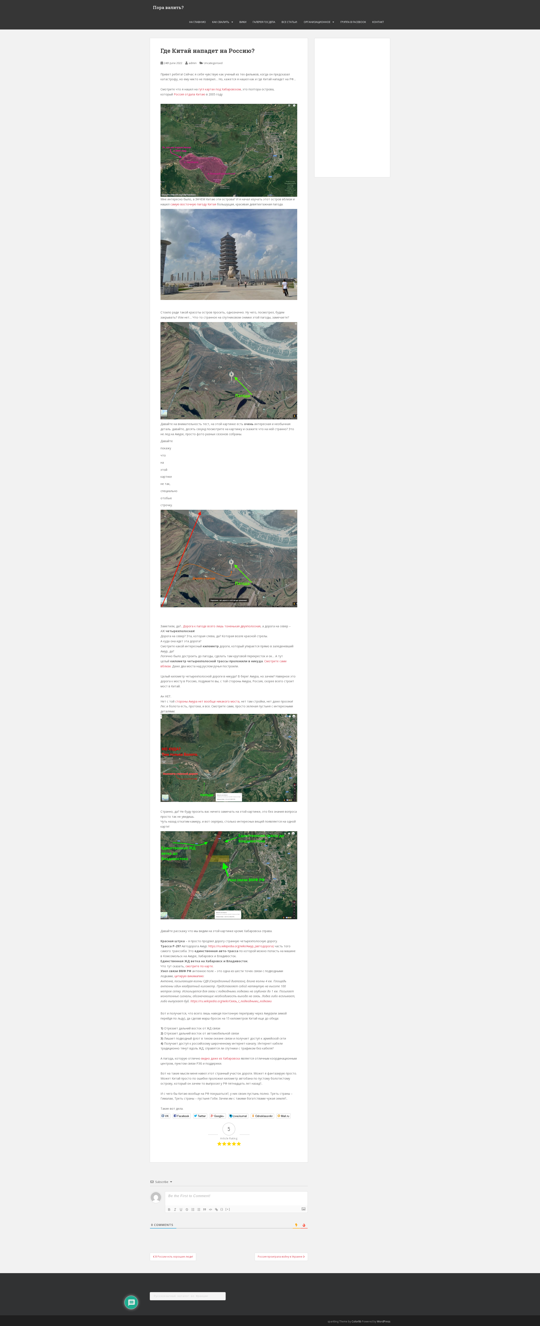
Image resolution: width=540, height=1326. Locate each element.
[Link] (216, 1209)
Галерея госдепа (264, 22)
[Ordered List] (193, 1209)
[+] (227, 1209)
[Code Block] (210, 1209)
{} (221, 1209)
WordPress (383, 1321)
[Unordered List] (199, 1209)
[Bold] (169, 1209)
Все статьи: (289, 22)
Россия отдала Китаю (189, 94)
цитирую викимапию (189, 976)
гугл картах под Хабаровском (219, 89)
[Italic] (175, 1209)
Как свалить (220, 22)
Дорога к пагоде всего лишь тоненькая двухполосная (222, 626)
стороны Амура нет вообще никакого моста (206, 701)
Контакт (378, 22)
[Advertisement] (352, 107)
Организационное (317, 22)
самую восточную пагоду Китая (193, 204)
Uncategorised (213, 63)
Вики (242, 22)
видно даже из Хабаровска (220, 1058)
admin (193, 63)
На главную (197, 22)
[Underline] (181, 1209)
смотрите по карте (199, 966)
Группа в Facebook (353, 22)
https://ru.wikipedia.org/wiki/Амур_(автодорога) (241, 946)
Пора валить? (168, 7)
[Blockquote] (205, 1209)
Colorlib (356, 1321)
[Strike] (187, 1209)
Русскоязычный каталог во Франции (181, 1296)
